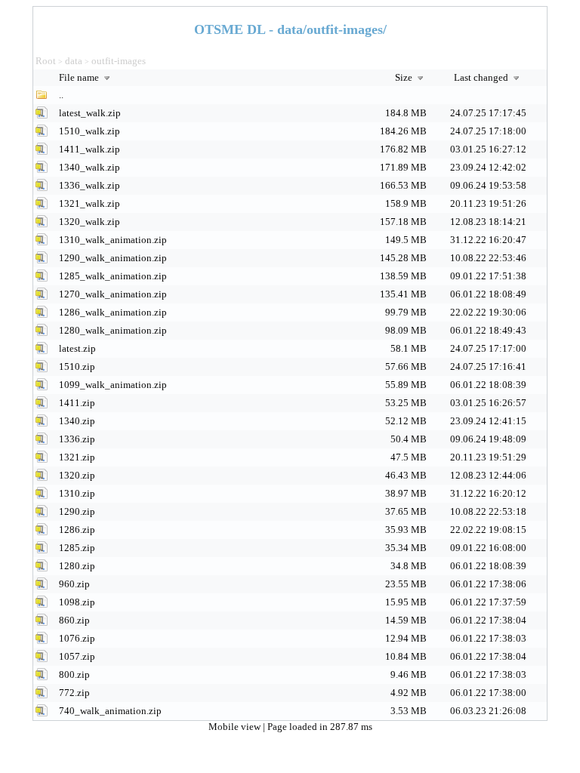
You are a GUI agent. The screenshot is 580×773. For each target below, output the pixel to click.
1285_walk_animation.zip (113, 276)
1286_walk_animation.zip (113, 312)
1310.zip (77, 493)
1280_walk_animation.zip (113, 330)
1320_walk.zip (89, 221)
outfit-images (118, 60)
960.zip (74, 584)
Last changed (482, 77)
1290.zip (77, 511)
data (73, 60)
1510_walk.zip (89, 131)
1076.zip (77, 638)
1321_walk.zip (89, 203)
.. (61, 94)
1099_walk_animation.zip (113, 384)
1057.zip (77, 656)
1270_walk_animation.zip (113, 294)
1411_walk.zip (89, 149)
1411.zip (77, 402)
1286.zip (77, 529)
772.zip (74, 692)
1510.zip (77, 366)
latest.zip (77, 348)
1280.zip (77, 565)
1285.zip (77, 547)
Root (45, 60)
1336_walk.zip (89, 185)
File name (80, 77)
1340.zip (77, 421)
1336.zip (77, 439)
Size (405, 77)
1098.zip (77, 602)
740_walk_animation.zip (110, 710)
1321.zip (77, 457)
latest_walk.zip (90, 113)
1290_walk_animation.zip (113, 257)
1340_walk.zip (89, 167)
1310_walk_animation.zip (113, 239)
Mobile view (235, 726)
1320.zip (77, 475)
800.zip (74, 674)
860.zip (74, 620)
